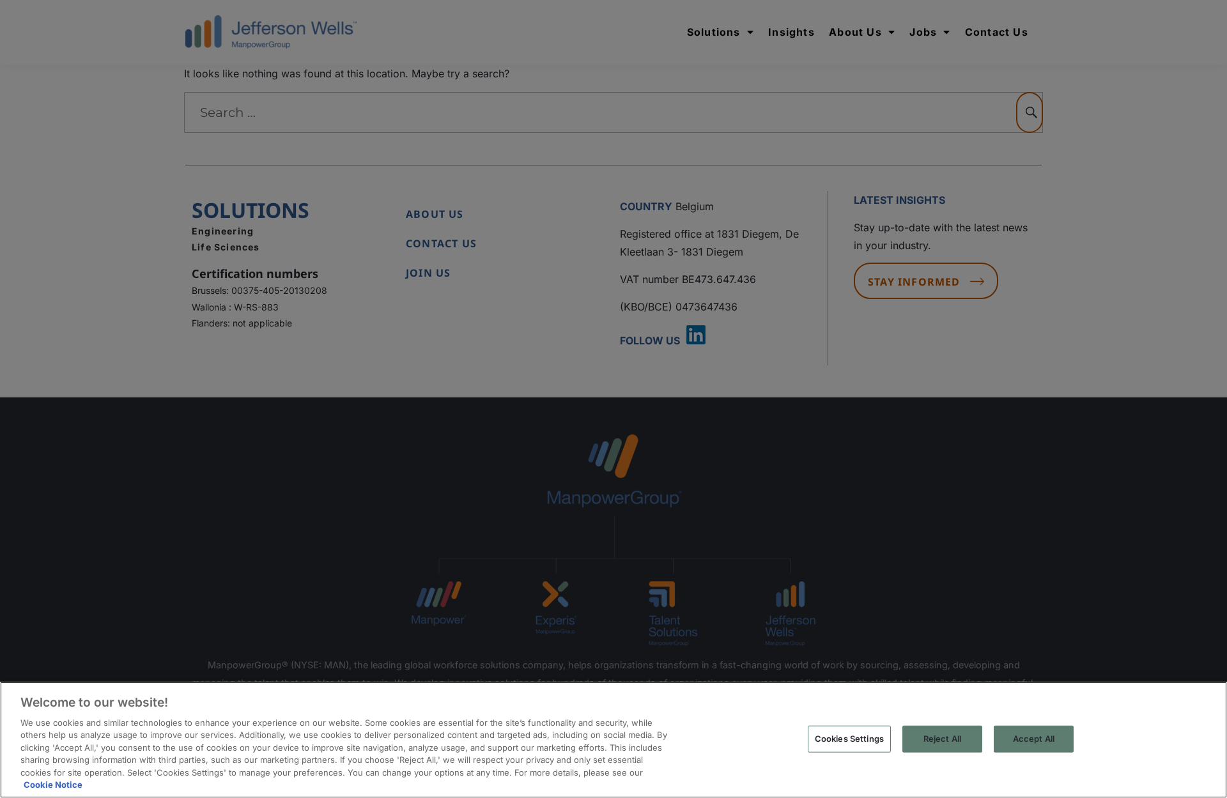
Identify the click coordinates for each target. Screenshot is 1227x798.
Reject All (942, 738)
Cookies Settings (849, 738)
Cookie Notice (53, 784)
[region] (613, 740)
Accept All (1033, 738)
